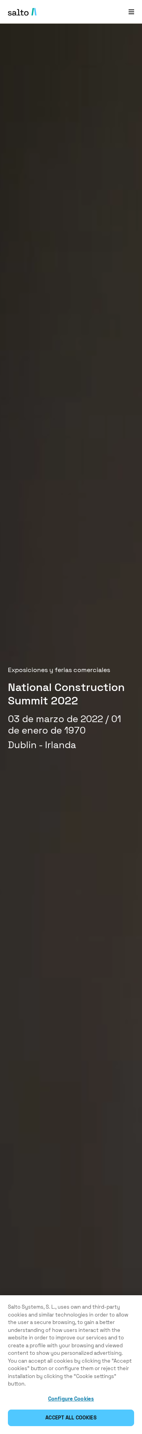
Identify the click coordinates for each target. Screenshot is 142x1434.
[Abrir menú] (131, 11)
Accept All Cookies (70, 1417)
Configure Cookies (71, 1398)
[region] (71, 1364)
